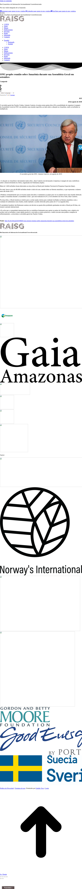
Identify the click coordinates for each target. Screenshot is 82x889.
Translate (12, 95)
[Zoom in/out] (7, 876)
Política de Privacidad (7, 788)
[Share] (3, 876)
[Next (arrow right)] (3, 878)
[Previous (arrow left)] (1, 878)
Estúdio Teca (40, 788)
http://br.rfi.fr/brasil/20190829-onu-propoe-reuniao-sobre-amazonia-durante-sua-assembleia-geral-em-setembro (39, 221)
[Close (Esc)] (1, 876)
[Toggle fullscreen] (5, 876)
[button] (6, 40)
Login (47, 788)
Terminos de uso (20, 788)
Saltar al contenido (6, 1)
